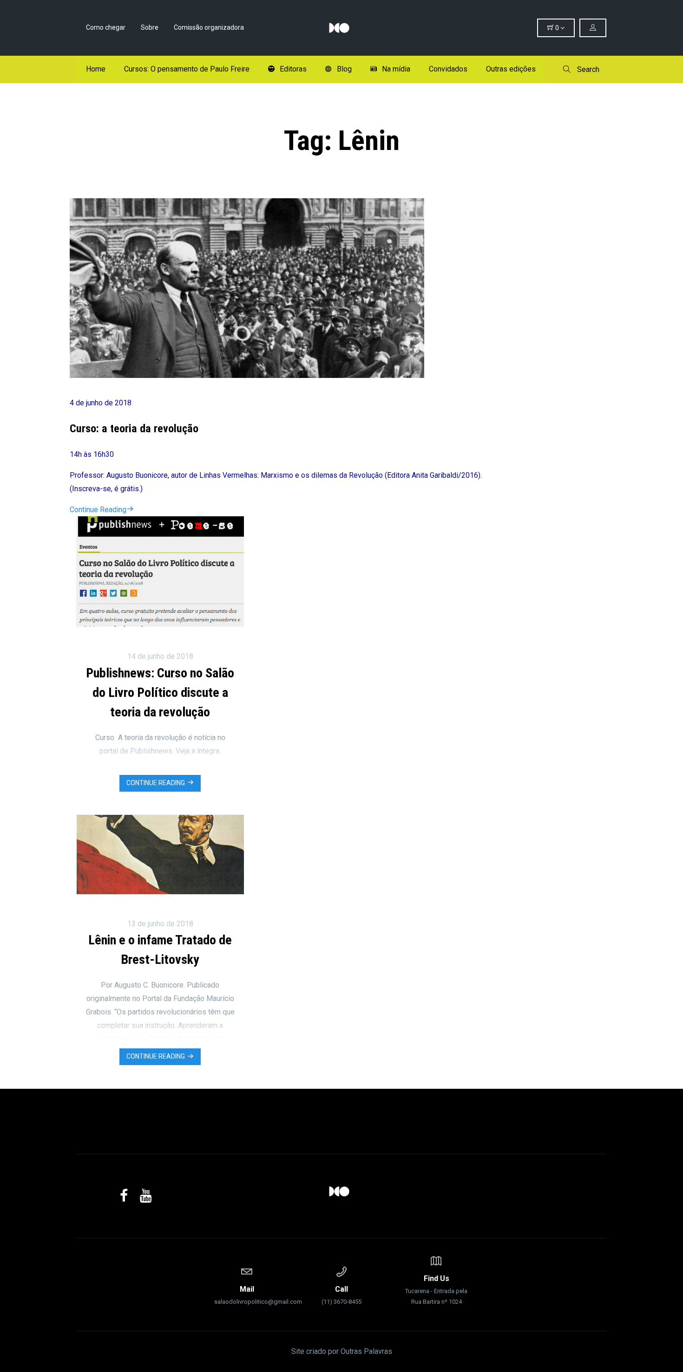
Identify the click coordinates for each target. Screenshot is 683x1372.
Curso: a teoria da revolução (134, 428)
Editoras (293, 69)
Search (587, 69)
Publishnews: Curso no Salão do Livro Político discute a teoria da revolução (160, 692)
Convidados (448, 69)
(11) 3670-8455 (341, 1295)
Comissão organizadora (209, 27)
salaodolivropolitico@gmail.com (246, 1295)
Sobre (149, 27)
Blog (344, 69)
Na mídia (396, 69)
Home (95, 69)
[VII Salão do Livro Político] (341, 28)
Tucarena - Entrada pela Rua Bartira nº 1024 (436, 1289)
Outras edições (511, 69)
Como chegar (105, 27)
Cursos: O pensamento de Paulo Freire (187, 69)
